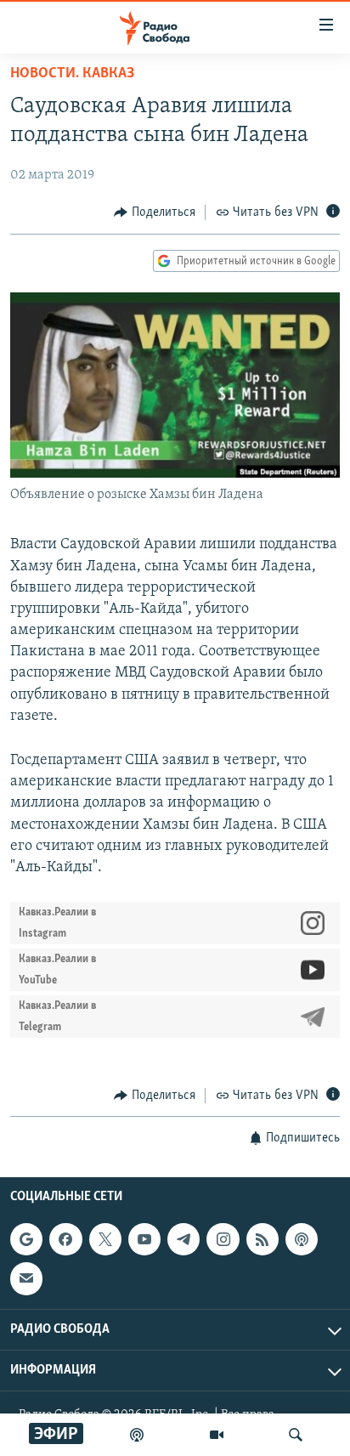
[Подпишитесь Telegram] (183, 1239)
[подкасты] (136, 1435)
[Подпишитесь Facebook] (65, 1239)
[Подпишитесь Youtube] (144, 1239)
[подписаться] (26, 1278)
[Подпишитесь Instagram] (222, 1239)
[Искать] (295, 1435)
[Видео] (216, 1435)
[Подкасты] (301, 1239)
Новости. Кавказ (72, 74)
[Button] (154, 212)
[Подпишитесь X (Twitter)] (105, 1239)
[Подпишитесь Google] (26, 1239)
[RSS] (262, 1239)
